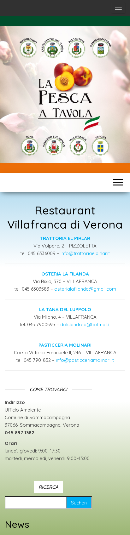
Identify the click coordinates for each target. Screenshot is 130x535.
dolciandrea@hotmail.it (85, 324)
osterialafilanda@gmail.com (85, 289)
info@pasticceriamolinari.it (85, 360)
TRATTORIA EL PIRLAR (65, 238)
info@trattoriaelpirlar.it (85, 253)
